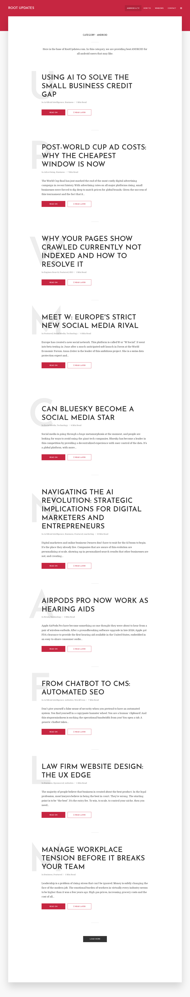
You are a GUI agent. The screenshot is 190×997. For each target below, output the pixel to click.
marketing (89, 534)
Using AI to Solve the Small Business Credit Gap (87, 86)
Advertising (49, 172)
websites (69, 700)
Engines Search (51, 272)
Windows (159, 8)
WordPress (79, 700)
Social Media (60, 333)
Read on (53, 112)
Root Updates (21, 8)
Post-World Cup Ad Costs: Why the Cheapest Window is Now (94, 156)
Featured (64, 272)
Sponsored (58, 783)
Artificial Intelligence (54, 102)
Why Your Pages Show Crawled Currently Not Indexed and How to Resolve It (91, 252)
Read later (80, 112)
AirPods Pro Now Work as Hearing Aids (95, 605)
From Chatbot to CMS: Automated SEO (86, 688)
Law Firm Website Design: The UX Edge (92, 771)
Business (69, 102)
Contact (172, 8)
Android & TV (133, 8)
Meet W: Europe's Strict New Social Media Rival (90, 322)
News (46, 617)
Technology (72, 333)
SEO (71, 272)
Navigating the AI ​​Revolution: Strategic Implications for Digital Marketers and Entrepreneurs (92, 509)
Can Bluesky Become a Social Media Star (88, 414)
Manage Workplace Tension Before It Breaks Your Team (93, 859)
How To (147, 8)
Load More (95, 939)
